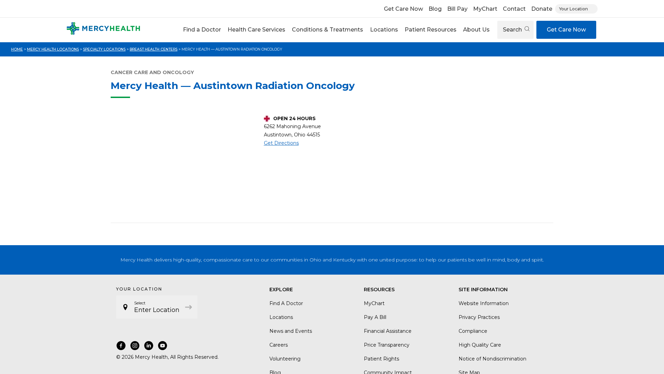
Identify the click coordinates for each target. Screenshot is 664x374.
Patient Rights (381, 359)
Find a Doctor (202, 29)
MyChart (485, 9)
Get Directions (281, 143)
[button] (201, 30)
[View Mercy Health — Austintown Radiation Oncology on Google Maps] (184, 166)
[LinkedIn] (149, 345)
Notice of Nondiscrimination (492, 359)
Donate (541, 9)
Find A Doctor (286, 303)
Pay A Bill (375, 317)
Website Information (484, 303)
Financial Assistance (388, 331)
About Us (476, 29)
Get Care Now (403, 9)
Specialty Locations (104, 49)
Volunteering (285, 359)
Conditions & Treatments (327, 29)
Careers (278, 345)
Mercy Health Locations (53, 49)
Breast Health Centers (153, 49)
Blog (435, 9)
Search (513, 29)
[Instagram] (135, 345)
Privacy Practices (479, 317)
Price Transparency (386, 345)
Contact (514, 9)
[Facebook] (121, 345)
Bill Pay (457, 9)
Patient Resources (430, 29)
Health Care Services (256, 29)
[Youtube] (162, 345)
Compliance (473, 331)
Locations (384, 29)
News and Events (290, 331)
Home (17, 49)
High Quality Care (480, 345)
